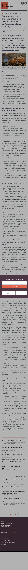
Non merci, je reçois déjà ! (8, 293)
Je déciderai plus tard (21, 293)
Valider (14, 287)
